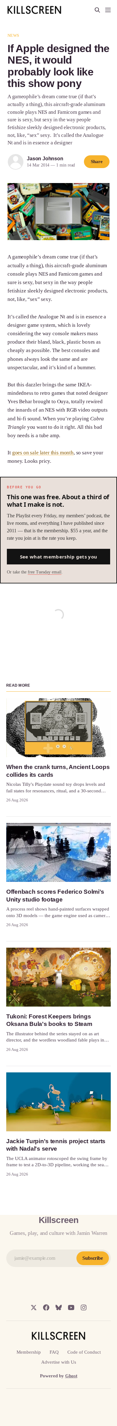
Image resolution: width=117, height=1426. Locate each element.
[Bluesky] (59, 1307)
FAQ (54, 1352)
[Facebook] (46, 1307)
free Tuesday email (44, 572)
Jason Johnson (45, 158)
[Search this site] (97, 10)
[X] (34, 1307)
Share (97, 161)
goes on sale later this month (43, 453)
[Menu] (108, 10)
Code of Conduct (84, 1352)
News (13, 35)
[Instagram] (83, 1307)
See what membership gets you (58, 556)
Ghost (71, 1375)
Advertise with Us (58, 1362)
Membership (29, 1352)
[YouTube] (71, 1307)
